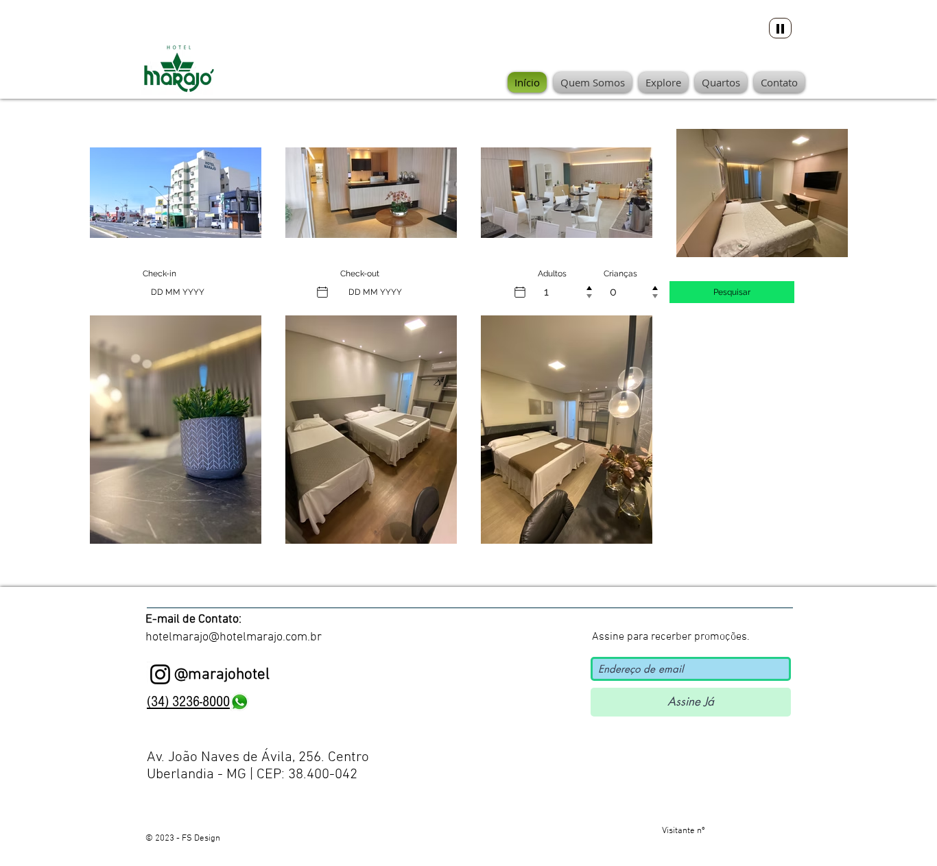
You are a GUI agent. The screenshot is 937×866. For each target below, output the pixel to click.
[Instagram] (160, 674)
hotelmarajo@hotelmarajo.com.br (233, 637)
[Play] (780, 28)
